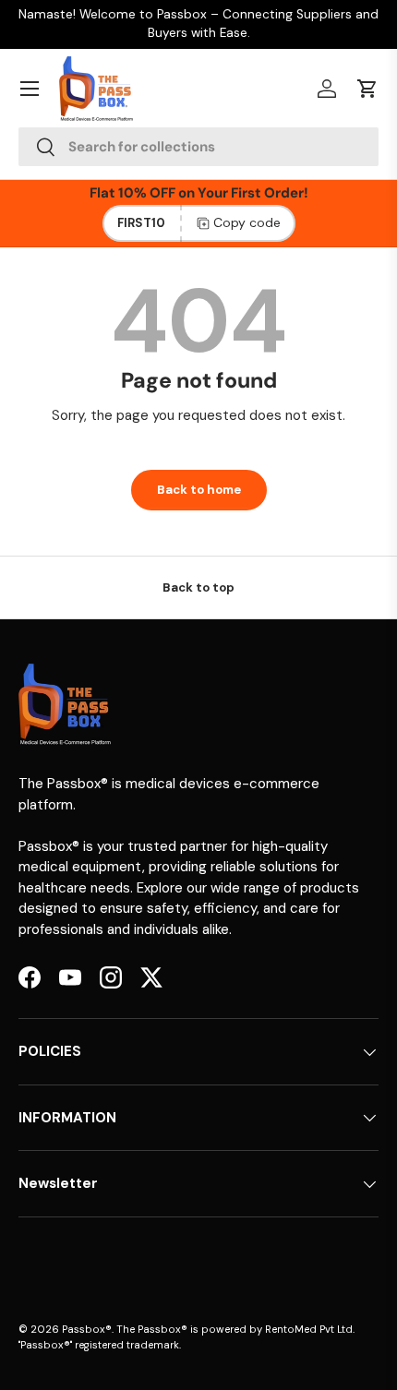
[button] (367, 88)
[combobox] (198, 146)
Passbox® (87, 1329)
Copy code (247, 222)
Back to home (199, 489)
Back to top (198, 587)
